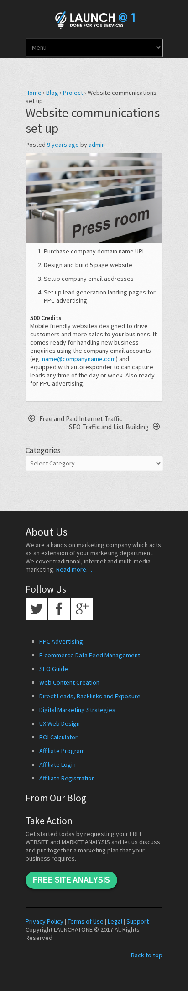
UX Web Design (59, 723)
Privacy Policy (44, 921)
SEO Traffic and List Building (109, 427)
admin (97, 144)
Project (73, 92)
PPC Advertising (61, 641)
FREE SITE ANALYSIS (71, 880)
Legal (115, 921)
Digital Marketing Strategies (77, 710)
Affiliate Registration (67, 778)
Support (137, 921)
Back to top (146, 955)
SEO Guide (53, 669)
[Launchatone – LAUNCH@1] (94, 18)
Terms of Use (86, 921)
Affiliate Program (62, 751)
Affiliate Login (57, 764)
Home (34, 92)
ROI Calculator (58, 737)
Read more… (74, 569)
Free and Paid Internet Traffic (80, 418)
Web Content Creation (69, 682)
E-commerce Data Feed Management (89, 655)
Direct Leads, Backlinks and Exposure (90, 696)
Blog (52, 92)
